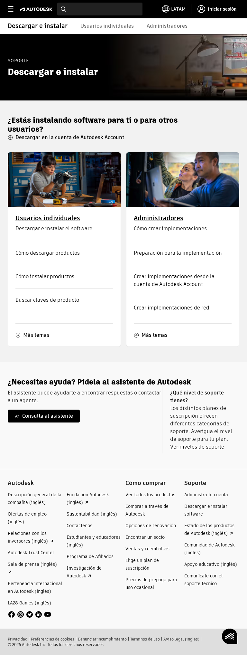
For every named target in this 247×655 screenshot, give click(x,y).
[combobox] (99, 9)
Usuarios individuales (47, 218)
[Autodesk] (37, 9)
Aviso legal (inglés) (181, 639)
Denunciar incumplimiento (102, 639)
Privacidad (17, 639)
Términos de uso (145, 639)
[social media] (29, 614)
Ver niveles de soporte (197, 447)
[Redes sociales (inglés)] (29, 614)
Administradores (158, 218)
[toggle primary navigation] (14, 9)
